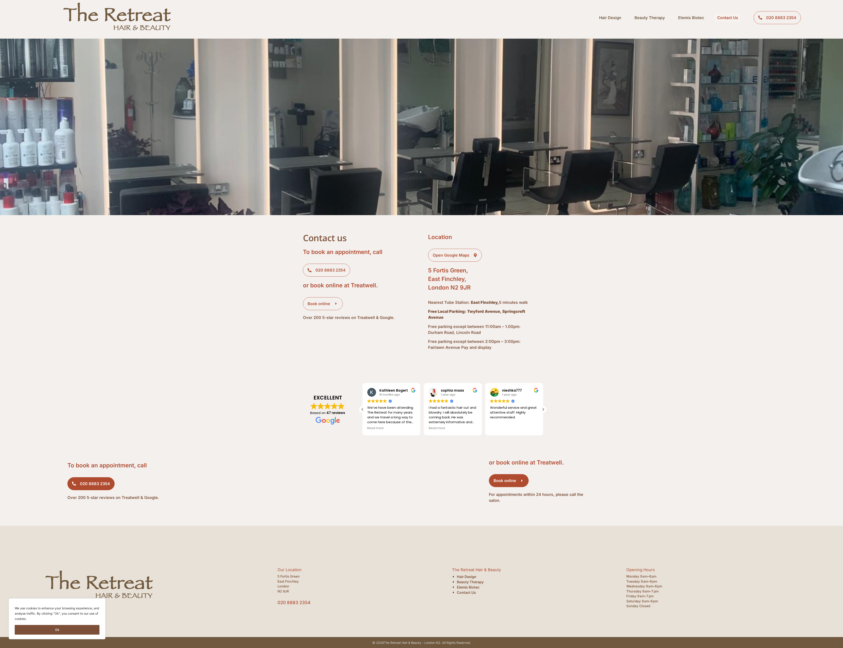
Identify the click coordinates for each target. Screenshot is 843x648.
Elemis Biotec (691, 17)
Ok (57, 630)
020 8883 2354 (293, 602)
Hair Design (610, 17)
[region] (57, 618)
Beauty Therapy (649, 17)
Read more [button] (375, 428)
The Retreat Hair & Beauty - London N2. (412, 642)
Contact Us (727, 17)
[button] (543, 409)
